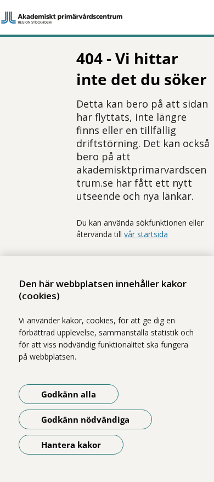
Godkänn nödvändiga (85, 419)
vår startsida (146, 234)
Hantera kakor (71, 444)
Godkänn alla (68, 394)
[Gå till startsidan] (107, 17)
